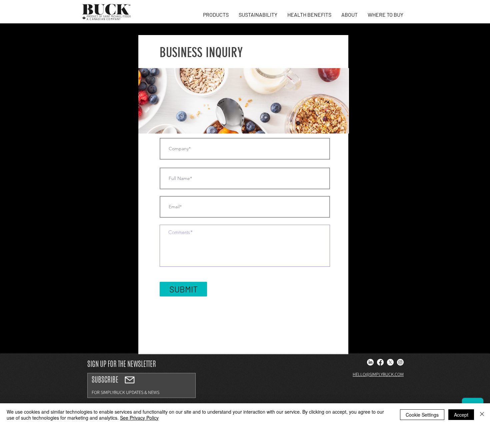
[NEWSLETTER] (129, 380)
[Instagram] (400, 362)
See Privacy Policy (139, 417)
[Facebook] (380, 362)
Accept (461, 414)
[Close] (482, 415)
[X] (390, 362)
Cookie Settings (422, 414)
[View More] (141, 385)
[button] (216, 14)
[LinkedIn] (370, 362)
